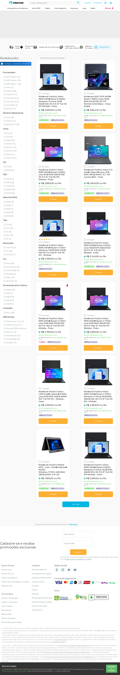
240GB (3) (10, 186)
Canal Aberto (37, 610)
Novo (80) (10, 313)
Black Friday (6, 614)
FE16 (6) (9, 137)
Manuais (35, 594)
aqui (54, 671)
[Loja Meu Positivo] (16, 2)
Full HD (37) (11, 247)
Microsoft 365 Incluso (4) (16, 328)
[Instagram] (63, 570)
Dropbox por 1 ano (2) (15, 321)
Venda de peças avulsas (42, 602)
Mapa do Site (6, 586)
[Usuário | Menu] (105, 3)
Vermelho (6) (11, 281)
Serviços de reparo (39, 606)
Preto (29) (10, 277)
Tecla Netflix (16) (12, 339)
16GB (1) (9, 293)
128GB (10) (10, 290)
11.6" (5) (9, 225)
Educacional (6, 610)
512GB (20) (10, 193)
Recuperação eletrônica (42, 598)
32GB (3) (9, 209)
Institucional (6, 570)
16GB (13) (10, 202)
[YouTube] (75, 570)
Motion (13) (10, 144)
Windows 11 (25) (12, 124)
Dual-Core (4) (11, 94)
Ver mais (75, 504)
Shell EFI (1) (11, 121)
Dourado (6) (11, 274)
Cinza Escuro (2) (12, 267)
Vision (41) (10, 154)
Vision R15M (36, 8)
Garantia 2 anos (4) (13, 325)
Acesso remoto (38, 582)
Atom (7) (9, 87)
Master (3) (10, 140)
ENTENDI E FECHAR (111, 668)
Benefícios (104, 47)
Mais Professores (8, 618)
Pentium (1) (11, 109)
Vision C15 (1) (11, 158)
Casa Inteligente (60, 8)
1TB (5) (8, 167)
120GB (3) (10, 179)
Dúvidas (35, 586)
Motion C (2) (11, 332)
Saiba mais (73, 524)
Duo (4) (9, 133)
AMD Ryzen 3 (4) (13, 77)
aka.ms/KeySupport (61, 639)
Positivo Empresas (9, 602)
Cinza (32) (10, 263)
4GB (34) (9, 212)
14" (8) (8, 232)
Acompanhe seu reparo (41, 574)
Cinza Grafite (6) (12, 270)
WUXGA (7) (10, 255)
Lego (84, 8)
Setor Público (7, 606)
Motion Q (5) (11, 151)
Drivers (35, 590)
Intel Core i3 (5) (12, 98)
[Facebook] (57, 570)
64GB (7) (9, 304)
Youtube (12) (11, 343)
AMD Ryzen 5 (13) (13, 80)
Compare (45, 93)
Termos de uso (7, 574)
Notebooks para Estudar (11, 622)
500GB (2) (10, 170)
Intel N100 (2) (11, 105)
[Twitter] (69, 570)
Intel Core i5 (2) (12, 102)
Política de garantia (9, 578)
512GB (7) (10, 300)
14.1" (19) (9, 228)
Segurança (74, 8)
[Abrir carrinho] (111, 3)
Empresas (97, 3)
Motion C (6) (11, 147)
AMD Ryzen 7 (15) (13, 84)
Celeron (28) (11, 91)
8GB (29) (9, 216)
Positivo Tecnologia (9, 598)
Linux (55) (10, 117)
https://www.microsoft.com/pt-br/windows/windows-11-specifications (66, 652)
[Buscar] (78, 3)
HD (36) (9, 251)
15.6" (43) (9, 235)
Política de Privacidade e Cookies (78, 559)
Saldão (92, 8)
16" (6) (8, 239)
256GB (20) (10, 189)
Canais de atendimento (41, 578)
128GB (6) (10, 182)
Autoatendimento (39, 570)
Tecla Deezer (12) (13, 336)
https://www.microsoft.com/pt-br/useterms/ (74, 645)
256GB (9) (10, 297)
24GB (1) (9, 205)
